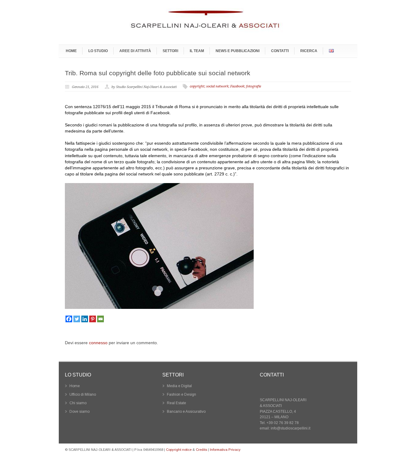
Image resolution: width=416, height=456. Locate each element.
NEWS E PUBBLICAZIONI (237, 51)
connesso (98, 342)
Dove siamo (79, 411)
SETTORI (170, 51)
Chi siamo (77, 403)
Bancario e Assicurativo (186, 411)
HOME (71, 51)
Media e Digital (179, 386)
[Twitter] (76, 319)
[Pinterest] (92, 319)
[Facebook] (68, 319)
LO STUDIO (98, 51)
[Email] (100, 319)
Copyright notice (179, 449)
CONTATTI (280, 51)
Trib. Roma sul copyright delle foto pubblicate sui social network (157, 72)
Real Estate (176, 403)
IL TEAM (197, 51)
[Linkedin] (84, 319)
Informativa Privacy (225, 449)
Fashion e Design (181, 394)
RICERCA (308, 51)
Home (74, 386)
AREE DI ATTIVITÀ (135, 51)
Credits (201, 449)
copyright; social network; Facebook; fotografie (225, 86)
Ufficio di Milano (82, 394)
